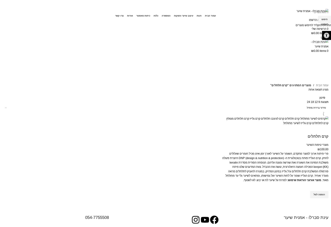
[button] (326, 35)
